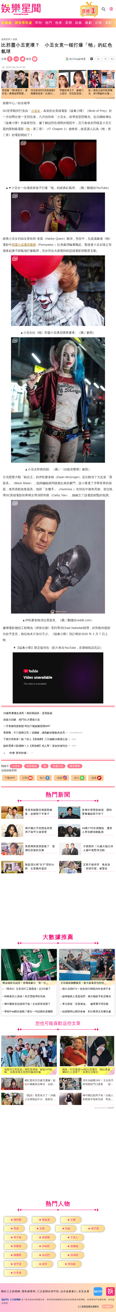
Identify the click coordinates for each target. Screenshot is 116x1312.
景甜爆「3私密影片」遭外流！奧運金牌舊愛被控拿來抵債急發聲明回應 (14, 92)
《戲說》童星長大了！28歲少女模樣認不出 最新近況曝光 (40, 1097)
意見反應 (84, 1291)
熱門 (48, 22)
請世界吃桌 (23, 22)
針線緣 (7, 22)
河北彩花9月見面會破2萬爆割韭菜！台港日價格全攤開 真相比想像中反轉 (43, 92)
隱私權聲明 (28, 1291)
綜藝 (78, 22)
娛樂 (15, 39)
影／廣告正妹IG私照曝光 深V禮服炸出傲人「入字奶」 (100, 92)
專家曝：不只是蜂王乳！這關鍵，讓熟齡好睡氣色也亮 (34, 732)
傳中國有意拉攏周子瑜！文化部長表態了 (27, 1004)
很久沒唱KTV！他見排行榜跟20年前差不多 (86, 988)
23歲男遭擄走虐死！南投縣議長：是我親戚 (27, 713)
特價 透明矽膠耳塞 (20, 753)
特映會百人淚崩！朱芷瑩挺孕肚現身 (24, 996)
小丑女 (35, 110)
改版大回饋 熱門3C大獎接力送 (21, 719)
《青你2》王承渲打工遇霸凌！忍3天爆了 (27, 988)
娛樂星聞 (5, 39)
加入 (42, 777)
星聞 (68, 22)
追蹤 (59, 777)
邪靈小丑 (18, 244)
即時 (38, 22)
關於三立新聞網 (10, 1291)
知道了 (109, 1306)
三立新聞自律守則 (48, 1291)
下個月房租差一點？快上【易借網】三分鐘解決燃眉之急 (35, 739)
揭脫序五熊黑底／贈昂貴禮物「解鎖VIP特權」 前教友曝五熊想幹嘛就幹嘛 (28, 1070)
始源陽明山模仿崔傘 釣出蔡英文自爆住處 (86, 1011)
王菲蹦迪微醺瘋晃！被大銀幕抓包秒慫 (82, 983)
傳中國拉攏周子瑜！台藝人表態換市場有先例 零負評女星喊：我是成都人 (97, 1097)
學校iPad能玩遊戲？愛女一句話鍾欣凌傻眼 (28, 1011)
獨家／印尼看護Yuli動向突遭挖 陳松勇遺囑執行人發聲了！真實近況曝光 (86, 1070)
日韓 (98, 22)
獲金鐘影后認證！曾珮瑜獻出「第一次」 (25, 983)
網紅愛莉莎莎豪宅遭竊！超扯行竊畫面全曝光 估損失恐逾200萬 (40, 1082)
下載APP (10, 777)
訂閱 (25, 777)
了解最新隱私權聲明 (89, 1306)
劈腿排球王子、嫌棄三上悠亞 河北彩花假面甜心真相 (72, 92)
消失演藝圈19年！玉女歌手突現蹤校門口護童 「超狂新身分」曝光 (97, 1082)
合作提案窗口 (69, 1291)
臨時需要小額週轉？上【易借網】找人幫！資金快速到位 (35, 745)
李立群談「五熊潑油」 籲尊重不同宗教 (85, 1004)
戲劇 (88, 22)
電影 (108, 22)
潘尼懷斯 (30, 244)
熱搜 (58, 22)
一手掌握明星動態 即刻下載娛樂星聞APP (26, 726)
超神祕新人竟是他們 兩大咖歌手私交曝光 (86, 996)
